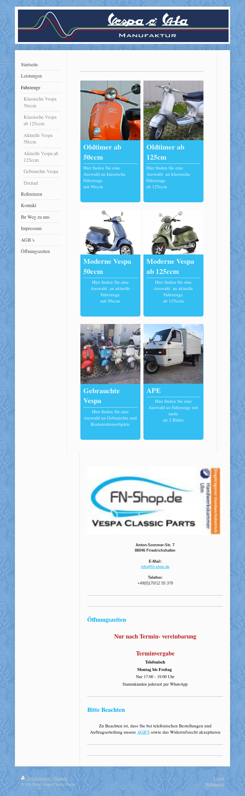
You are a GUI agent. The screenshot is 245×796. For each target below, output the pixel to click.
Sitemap (60, 778)
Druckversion (38, 778)
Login (219, 778)
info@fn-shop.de (155, 566)
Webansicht (214, 784)
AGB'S (143, 732)
